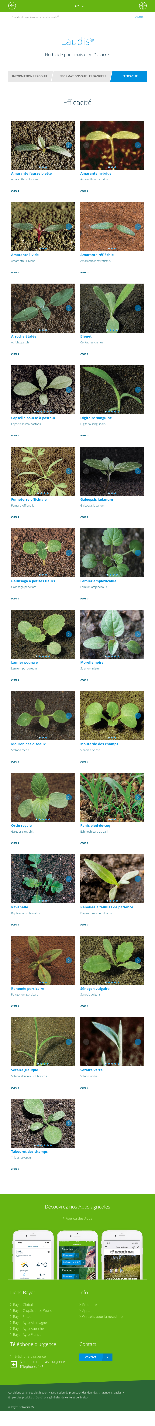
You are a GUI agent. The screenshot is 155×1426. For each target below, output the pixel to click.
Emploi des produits (20, 1397)
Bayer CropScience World (32, 1310)
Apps (86, 1310)
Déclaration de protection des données (74, 1392)
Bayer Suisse (22, 1316)
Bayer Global (23, 1304)
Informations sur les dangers (82, 76)
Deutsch (139, 16)
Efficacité (130, 76)
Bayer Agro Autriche (28, 1328)
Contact (90, 1357)
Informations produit (29, 76)
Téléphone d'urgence (29, 1356)
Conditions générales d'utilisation (27, 1392)
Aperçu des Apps (79, 1218)
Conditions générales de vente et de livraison (62, 1397)
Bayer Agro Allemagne (30, 1322)
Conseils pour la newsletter (103, 1316)
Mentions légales (112, 1392)
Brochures (90, 1304)
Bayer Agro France (27, 1334)
